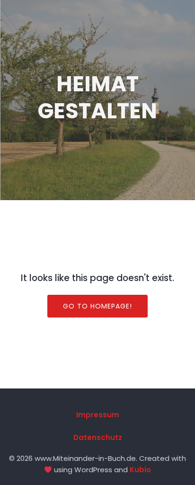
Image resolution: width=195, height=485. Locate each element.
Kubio (140, 470)
